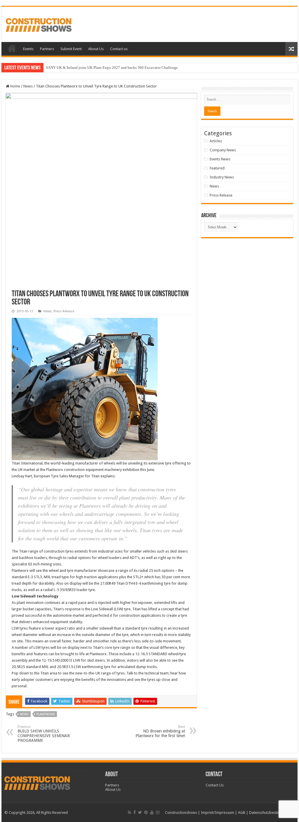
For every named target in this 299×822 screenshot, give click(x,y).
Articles (216, 141)
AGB (241, 812)
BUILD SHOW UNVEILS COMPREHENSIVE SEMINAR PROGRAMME (44, 734)
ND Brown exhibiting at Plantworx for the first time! (160, 731)
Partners (47, 49)
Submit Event (71, 49)
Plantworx (45, 714)
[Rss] (129, 812)
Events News (220, 159)
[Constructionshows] (39, 24)
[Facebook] (134, 812)
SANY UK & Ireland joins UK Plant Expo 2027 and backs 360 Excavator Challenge (112, 67)
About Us (96, 49)
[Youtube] (152, 812)
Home (12, 48)
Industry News (222, 177)
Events (28, 49)
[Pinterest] (146, 812)
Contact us (119, 49)
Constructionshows (181, 812)
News (28, 86)
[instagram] (157, 812)
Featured (217, 168)
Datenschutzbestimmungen (272, 812)
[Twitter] (140, 812)
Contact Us (215, 785)
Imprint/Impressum (217, 812)
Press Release (63, 311)
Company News (223, 150)
